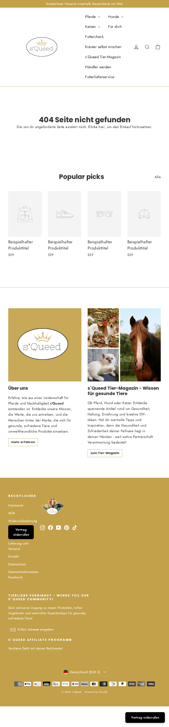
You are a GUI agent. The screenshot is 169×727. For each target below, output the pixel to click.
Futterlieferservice (99, 77)
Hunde (114, 16)
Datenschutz (17, 564)
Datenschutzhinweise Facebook (21, 574)
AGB (11, 513)
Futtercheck (94, 36)
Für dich (115, 26)
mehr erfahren (23, 442)
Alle (158, 176)
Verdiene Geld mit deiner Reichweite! (35, 648)
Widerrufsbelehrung (21, 521)
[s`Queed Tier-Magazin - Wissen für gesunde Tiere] (124, 344)
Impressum (15, 505)
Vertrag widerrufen (21, 532)
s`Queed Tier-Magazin (103, 57)
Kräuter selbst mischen (103, 46)
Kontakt (13, 556)
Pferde (91, 16)
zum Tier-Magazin (104, 453)
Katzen (91, 26)
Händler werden (98, 67)
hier (102, 126)
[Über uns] (44, 344)
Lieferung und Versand (18, 546)
